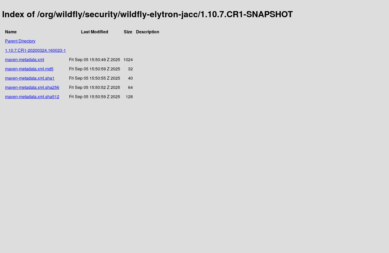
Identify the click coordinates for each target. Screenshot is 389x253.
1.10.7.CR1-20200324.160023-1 (35, 50)
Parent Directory (20, 41)
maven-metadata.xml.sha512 (32, 96)
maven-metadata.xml (24, 59)
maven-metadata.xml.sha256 (32, 87)
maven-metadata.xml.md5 (29, 69)
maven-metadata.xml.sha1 (30, 78)
